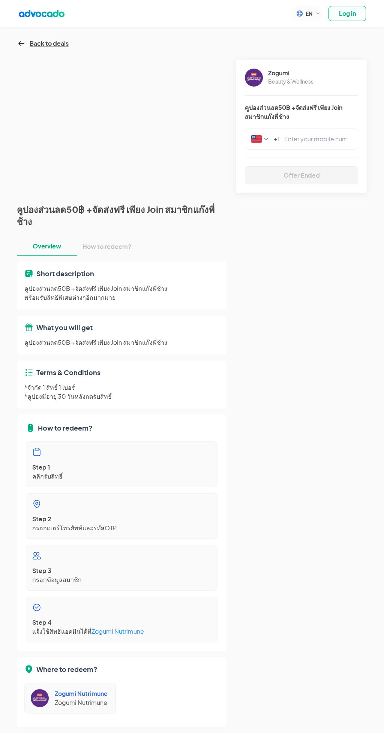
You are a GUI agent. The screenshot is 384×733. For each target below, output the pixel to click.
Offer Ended (302, 175)
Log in (347, 13)
